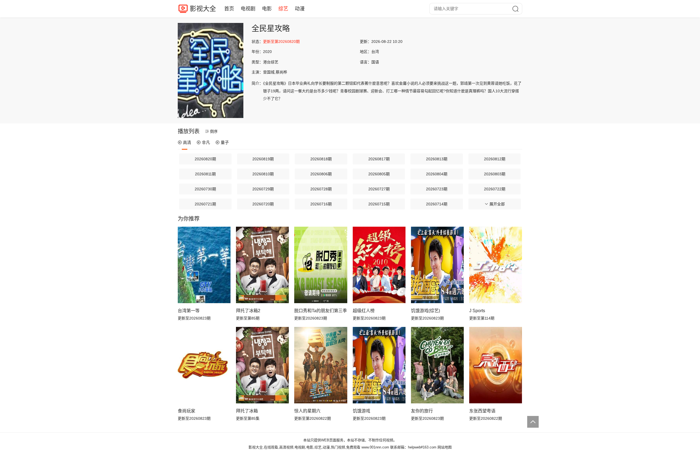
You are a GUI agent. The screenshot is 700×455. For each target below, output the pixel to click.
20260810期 (263, 174)
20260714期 (436, 204)
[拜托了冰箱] (262, 365)
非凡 (206, 142)
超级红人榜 (364, 310)
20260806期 (321, 174)
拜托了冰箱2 (248, 310)
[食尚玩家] (204, 365)
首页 (229, 8)
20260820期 (205, 159)
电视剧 (248, 8)
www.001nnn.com (375, 447)
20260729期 (263, 189)
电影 (267, 8)
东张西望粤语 (482, 411)
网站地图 (445, 447)
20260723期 (436, 189)
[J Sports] (495, 265)
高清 (187, 142)
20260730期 (205, 189)
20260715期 (379, 204)
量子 (225, 142)
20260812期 (494, 159)
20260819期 (263, 159)
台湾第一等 (189, 310)
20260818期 (321, 159)
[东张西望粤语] (495, 365)
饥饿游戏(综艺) (425, 310)
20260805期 (379, 174)
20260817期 (379, 159)
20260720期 (263, 204)
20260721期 (205, 204)
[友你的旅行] (437, 365)
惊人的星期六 (307, 411)
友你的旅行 (422, 411)
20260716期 (321, 204)
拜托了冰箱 (247, 411)
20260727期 (379, 189)
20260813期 (436, 159)
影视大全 (203, 8)
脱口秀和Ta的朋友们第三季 (320, 310)
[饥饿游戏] (379, 365)
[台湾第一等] (204, 265)
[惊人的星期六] (320, 365)
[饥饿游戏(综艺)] (437, 265)
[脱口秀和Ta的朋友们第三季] (320, 265)
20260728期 (321, 189)
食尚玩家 (186, 411)
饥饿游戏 (361, 411)
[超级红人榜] (379, 265)
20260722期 (494, 189)
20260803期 (494, 174)
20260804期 (436, 174)
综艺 (283, 8)
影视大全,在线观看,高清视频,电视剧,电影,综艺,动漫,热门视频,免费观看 (304, 447)
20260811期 (205, 174)
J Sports (477, 310)
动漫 (300, 8)
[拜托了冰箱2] (262, 265)
